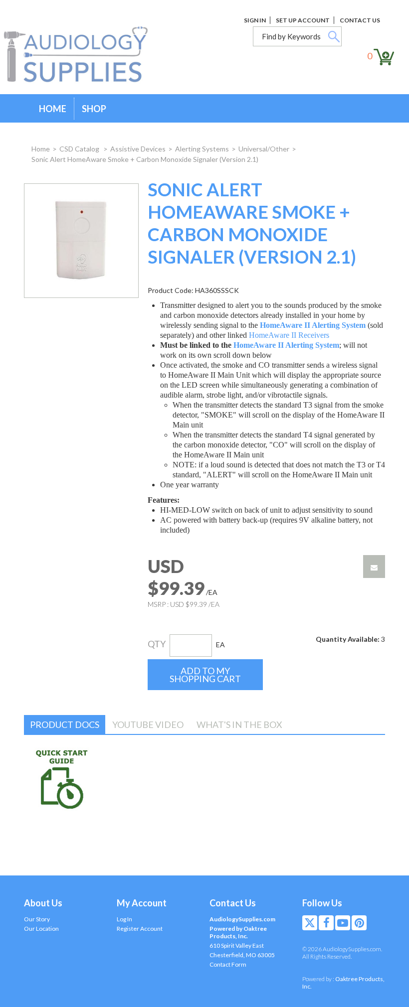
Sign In (255, 20)
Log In (124, 919)
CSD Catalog (80, 148)
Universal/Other (263, 148)
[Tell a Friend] (374, 566)
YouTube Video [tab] (148, 724)
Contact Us (360, 20)
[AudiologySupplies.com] (83, 54)
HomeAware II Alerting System (313, 325)
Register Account (140, 928)
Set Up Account (303, 20)
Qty (157, 644)
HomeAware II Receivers (289, 335)
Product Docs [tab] (64, 724)
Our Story (37, 919)
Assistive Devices (138, 148)
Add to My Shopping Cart (205, 674)
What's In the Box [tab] (239, 724)
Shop (94, 108)
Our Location (41, 928)
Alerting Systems (202, 148)
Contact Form (227, 964)
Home (52, 108)
